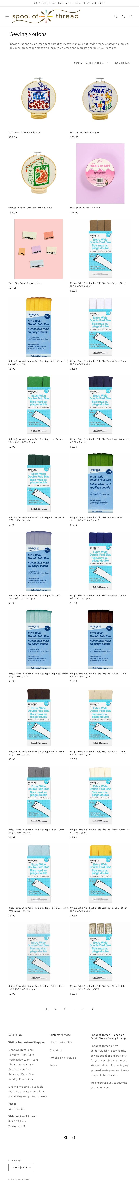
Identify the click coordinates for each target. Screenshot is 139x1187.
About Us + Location (61, 1042)
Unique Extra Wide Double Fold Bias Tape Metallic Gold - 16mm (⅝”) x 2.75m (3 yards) (98, 987)
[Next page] (92, 1009)
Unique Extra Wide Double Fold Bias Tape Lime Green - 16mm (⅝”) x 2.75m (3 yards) (35, 440)
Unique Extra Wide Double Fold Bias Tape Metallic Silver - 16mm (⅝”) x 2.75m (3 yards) (37, 987)
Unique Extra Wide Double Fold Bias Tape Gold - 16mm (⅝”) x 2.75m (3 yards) (38, 362)
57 (83, 1008)
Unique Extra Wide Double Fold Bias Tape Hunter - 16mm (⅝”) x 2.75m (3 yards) (36, 519)
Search (53, 1065)
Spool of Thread (22, 1179)
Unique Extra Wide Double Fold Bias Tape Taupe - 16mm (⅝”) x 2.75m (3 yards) (98, 284)
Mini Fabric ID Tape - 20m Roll (85, 207)
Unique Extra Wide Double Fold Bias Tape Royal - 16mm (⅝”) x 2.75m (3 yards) (98, 597)
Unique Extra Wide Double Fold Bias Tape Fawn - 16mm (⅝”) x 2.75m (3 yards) (98, 753)
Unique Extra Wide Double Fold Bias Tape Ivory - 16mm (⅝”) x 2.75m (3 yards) (100, 831)
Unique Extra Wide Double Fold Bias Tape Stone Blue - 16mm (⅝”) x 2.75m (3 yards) (35, 597)
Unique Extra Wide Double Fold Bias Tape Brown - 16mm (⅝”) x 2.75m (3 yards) (98, 675)
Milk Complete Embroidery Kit (85, 132)
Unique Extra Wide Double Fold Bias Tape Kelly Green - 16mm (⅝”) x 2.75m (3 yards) (97, 519)
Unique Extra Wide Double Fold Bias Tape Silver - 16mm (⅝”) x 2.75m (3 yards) (36, 831)
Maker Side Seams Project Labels (24, 283)
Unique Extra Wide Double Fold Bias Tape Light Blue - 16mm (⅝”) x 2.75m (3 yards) (38, 909)
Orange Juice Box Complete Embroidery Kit (30, 207)
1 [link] (46, 1009)
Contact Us (56, 1050)
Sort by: (78, 62)
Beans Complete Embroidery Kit (24, 132)
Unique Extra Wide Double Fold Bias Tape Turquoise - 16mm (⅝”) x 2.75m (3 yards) (38, 675)
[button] (7, 16)
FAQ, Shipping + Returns (63, 1057)
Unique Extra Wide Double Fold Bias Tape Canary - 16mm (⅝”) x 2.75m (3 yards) (98, 909)
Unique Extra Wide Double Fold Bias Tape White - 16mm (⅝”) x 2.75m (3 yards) (98, 362)
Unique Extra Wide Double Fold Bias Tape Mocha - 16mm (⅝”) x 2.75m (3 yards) (36, 753)
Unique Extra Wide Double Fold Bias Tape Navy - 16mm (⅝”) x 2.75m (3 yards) (100, 440)
